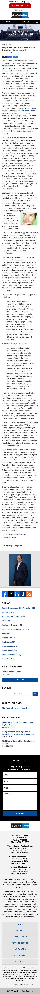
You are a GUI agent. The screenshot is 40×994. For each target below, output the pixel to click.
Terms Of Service (20, 943)
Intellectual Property (12, 625)
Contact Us (20, 949)
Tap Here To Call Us (20, 5)
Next (20, 546)
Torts (6, 621)
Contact (26, 22)
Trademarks (8, 642)
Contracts (8, 612)
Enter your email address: (11, 671)
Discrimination (9, 646)
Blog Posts (20, 961)
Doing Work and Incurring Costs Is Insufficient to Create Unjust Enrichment (18, 733)
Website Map (20, 955)
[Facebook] (5, 594)
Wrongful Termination (12, 655)
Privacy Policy (20, 937)
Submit (20, 813)
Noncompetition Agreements (17, 534)
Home (8, 22)
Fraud (6, 633)
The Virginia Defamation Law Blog (16, 708)
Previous (6, 546)
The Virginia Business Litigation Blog (20, 14)
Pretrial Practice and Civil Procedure (18, 608)
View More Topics (9, 659)
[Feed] (29, 594)
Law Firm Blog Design (19, 991)
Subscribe (20, 680)
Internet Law (8, 638)
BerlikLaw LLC (28, 985)
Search (35, 694)
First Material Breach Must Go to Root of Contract (18, 742)
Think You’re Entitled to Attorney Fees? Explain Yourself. (18, 723)
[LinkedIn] (17, 594)
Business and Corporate (13, 616)
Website (20, 931)
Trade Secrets (9, 650)
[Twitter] (11, 594)
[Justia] (23, 594)
